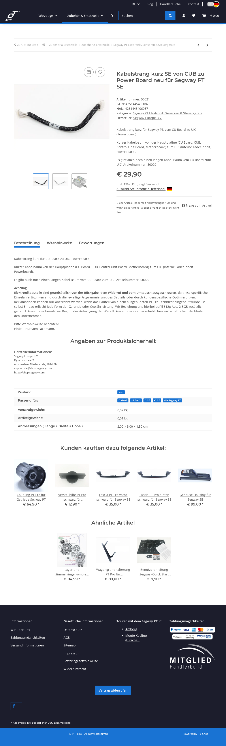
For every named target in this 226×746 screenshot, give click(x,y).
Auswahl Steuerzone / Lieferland (141, 189)
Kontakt (193, 4)
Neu (121, 392)
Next (204, 485)
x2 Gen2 (136, 400)
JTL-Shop (203, 734)
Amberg (131, 629)
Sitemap (70, 645)
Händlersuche (170, 4)
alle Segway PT (172, 400)
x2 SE (157, 400)
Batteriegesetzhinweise (81, 661)
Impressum (72, 653)
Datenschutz (73, 630)
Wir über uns (20, 630)
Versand (153, 184)
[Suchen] (170, 15)
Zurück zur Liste (27, 45)
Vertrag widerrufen (113, 690)
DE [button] (134, 4)
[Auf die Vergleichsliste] (89, 72)
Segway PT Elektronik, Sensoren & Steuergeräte (167, 113)
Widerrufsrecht (75, 669)
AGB (67, 637)
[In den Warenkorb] (17, 61)
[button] (211, 4)
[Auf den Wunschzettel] (100, 72)
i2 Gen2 (123, 400)
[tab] (59, 245)
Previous (21, 485)
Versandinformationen (27, 645)
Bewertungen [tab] (91, 243)
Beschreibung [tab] (27, 243)
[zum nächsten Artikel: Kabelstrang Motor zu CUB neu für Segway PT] (207, 45)
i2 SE (147, 400)
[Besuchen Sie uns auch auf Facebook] (16, 706)
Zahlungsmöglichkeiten (28, 637)
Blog (150, 4)
